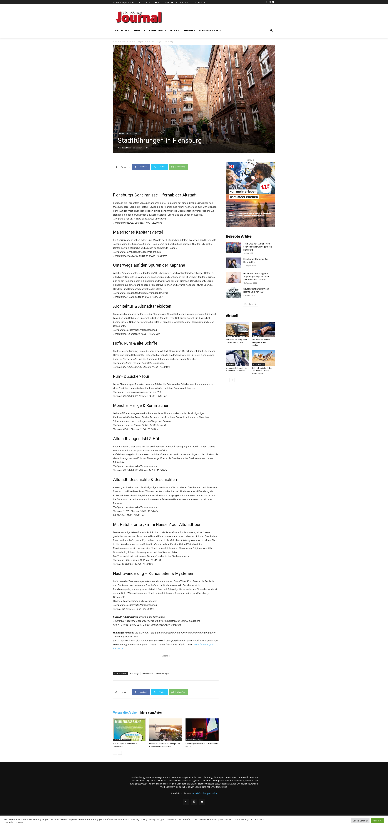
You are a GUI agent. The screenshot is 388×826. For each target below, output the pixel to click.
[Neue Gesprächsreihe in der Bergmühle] (129, 729)
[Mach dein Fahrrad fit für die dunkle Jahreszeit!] (237, 358)
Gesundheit (257, 336)
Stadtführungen (162, 674)
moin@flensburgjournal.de (204, 793)
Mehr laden (249, 304)
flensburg (134, 674)
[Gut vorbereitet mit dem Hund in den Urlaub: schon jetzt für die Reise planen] (263, 358)
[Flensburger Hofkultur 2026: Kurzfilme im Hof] (202, 729)
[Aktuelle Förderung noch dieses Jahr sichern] (237, 329)
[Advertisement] (223, 16)
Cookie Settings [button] (360, 820)
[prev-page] (115, 753)
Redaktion (126, 148)
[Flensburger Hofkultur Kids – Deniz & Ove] (233, 263)
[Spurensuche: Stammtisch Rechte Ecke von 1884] (233, 292)
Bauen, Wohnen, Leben (236, 336)
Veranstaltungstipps (137, 41)
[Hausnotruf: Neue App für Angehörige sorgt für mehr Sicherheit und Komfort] (233, 277)
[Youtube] (273, 2)
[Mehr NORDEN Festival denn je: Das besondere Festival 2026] (165, 729)
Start (115, 41)
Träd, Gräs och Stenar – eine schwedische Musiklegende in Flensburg (257, 247)
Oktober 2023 (147, 674)
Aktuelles (230, 364)
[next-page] (120, 753)
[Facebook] (266, 2)
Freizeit (123, 41)
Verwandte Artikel (125, 712)
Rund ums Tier (258, 364)
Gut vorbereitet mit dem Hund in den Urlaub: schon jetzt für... (262, 371)
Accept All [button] (377, 820)
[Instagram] (269, 2)
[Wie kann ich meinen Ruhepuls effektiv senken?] (263, 329)
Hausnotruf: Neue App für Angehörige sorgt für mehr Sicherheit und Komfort (256, 276)
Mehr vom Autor (151, 712)
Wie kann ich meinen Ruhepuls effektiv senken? (261, 342)
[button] (271, 30)
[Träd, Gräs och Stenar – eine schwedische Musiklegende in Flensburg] (233, 247)
